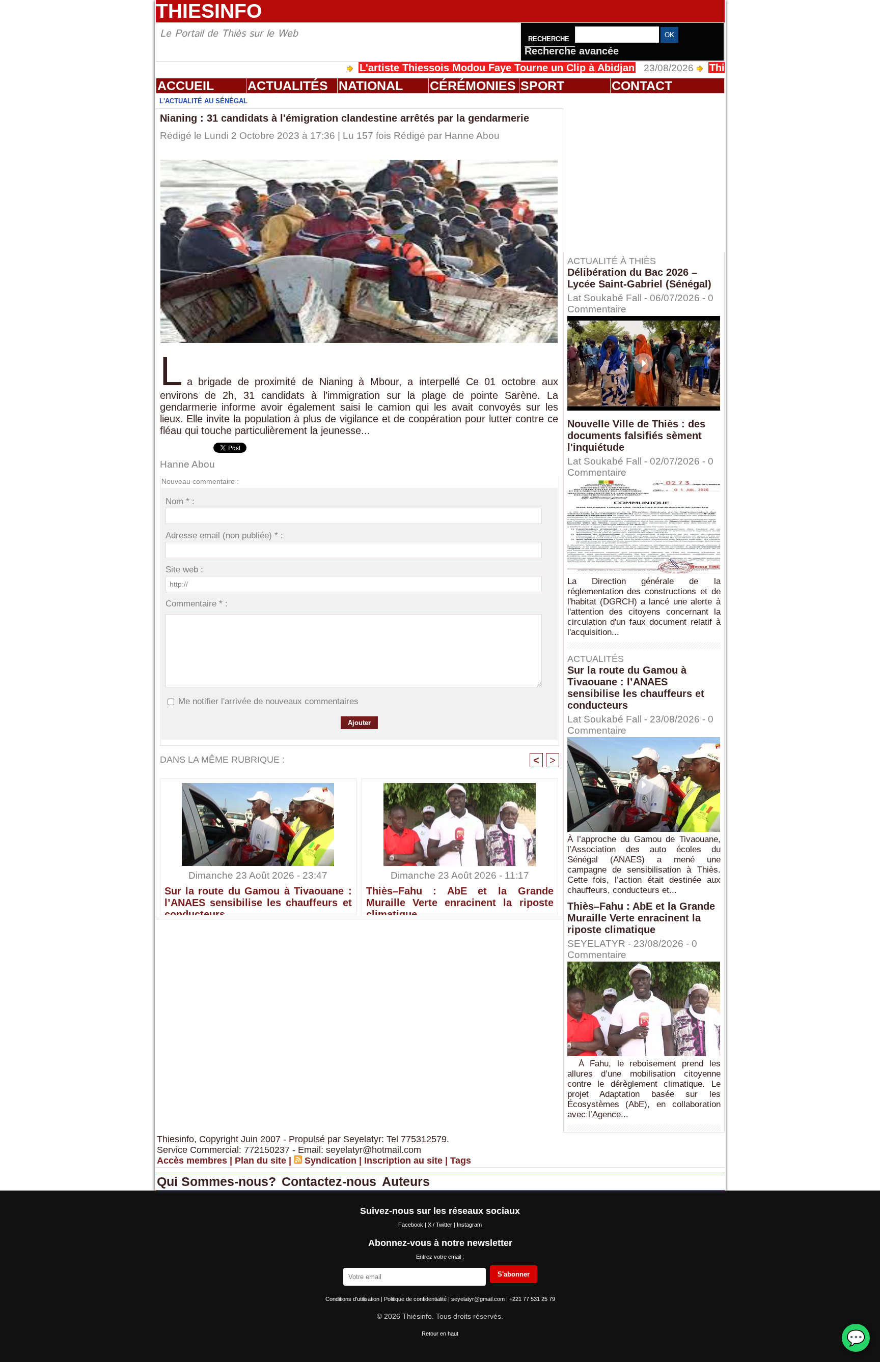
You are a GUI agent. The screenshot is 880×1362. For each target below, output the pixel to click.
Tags (460, 1160)
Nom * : (180, 501)
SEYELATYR (596, 943)
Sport (542, 85)
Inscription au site (403, 1160)
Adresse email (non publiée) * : (224, 535)
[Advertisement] (648, 172)
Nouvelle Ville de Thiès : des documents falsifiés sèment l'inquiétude (636, 435)
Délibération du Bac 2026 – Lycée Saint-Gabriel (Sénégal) (639, 278)
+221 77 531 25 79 (532, 1299)
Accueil (185, 85)
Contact (642, 85)
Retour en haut (440, 1333)
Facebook (411, 1225)
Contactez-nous (331, 1181)
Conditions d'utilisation (353, 1299)
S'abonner (514, 1274)
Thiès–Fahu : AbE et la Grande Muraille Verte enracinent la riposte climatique (460, 898)
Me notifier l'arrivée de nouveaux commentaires (268, 701)
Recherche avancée (572, 50)
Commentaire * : (197, 603)
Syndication (330, 1160)
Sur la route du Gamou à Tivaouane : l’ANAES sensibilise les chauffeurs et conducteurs (258, 898)
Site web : (184, 569)
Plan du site (260, 1160)
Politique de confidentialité (416, 1299)
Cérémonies (473, 85)
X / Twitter (441, 1225)
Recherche (549, 39)
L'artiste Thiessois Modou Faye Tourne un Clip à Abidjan (445, 67)
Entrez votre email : (440, 1257)
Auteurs (406, 1181)
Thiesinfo (209, 11)
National (371, 85)
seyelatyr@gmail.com (478, 1299)
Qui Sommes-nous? (218, 1181)
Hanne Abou (472, 135)
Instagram (469, 1225)
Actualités (288, 85)
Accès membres (192, 1160)
